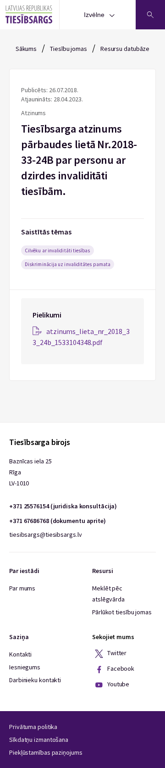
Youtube (117, 684)
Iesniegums (24, 667)
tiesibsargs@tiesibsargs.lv (45, 534)
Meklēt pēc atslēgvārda (108, 593)
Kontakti (20, 654)
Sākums (26, 49)
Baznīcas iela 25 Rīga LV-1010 (30, 472)
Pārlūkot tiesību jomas (122, 612)
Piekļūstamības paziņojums (45, 752)
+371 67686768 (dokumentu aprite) (57, 521)
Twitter (116, 653)
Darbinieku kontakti (35, 680)
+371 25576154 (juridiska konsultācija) (63, 506)
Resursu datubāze (124, 49)
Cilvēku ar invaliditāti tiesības (57, 250)
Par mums (22, 588)
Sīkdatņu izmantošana (38, 739)
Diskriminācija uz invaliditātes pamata (67, 264)
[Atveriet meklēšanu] (150, 14)
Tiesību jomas (68, 49)
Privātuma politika (33, 727)
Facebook (120, 669)
